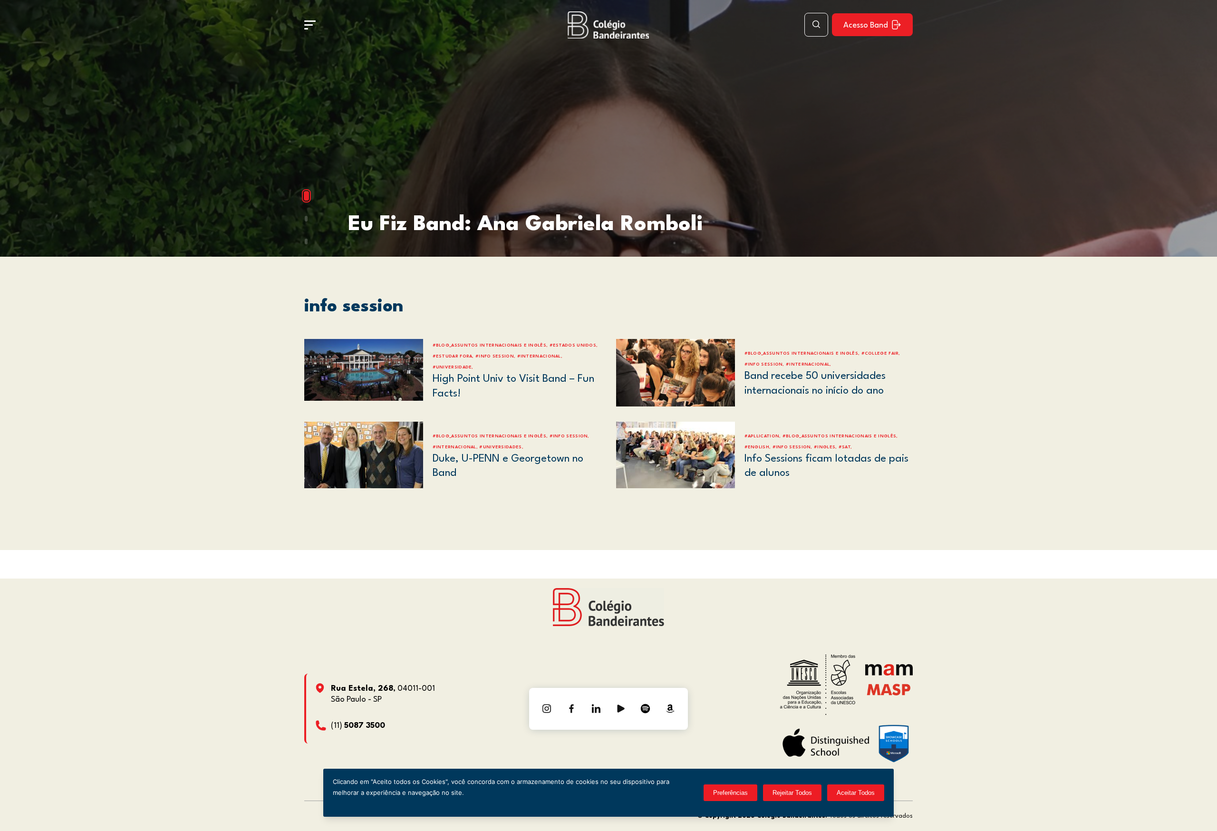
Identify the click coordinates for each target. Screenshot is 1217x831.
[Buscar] (816, 24)
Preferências (730, 792)
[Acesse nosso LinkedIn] (596, 708)
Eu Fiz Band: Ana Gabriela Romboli (525, 224)
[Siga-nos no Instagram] (546, 708)
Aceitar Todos (856, 792)
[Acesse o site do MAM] (889, 673)
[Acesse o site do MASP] (889, 689)
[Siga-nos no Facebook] (571, 708)
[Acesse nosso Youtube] (620, 708)
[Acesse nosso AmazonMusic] (670, 708)
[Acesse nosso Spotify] (645, 708)
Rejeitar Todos (792, 792)
